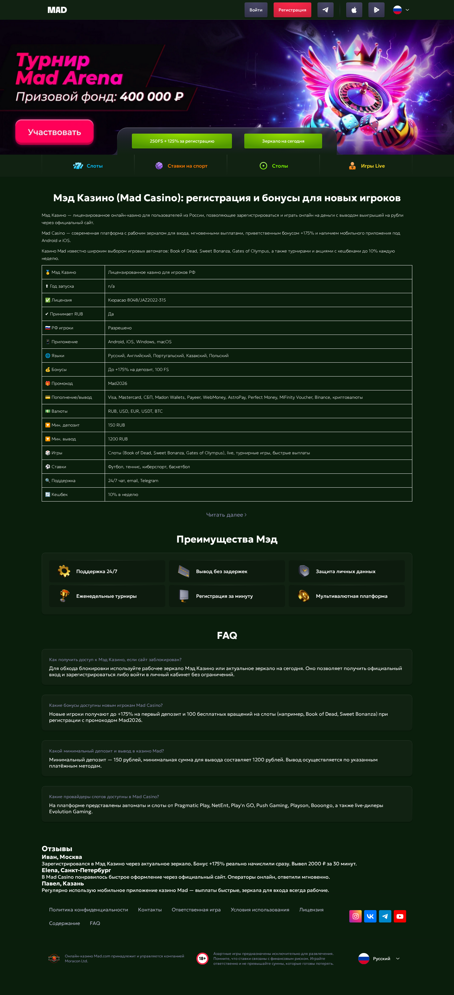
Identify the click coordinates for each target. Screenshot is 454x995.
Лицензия (311, 909)
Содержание (64, 923)
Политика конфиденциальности (88, 909)
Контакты (150, 909)
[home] (57, 10)
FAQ (95, 923)
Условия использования (260, 909)
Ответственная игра (196, 909)
